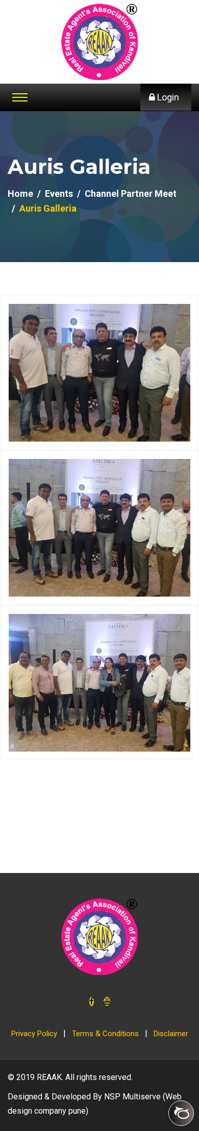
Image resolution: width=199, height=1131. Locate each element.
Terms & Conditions (105, 1033)
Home (20, 193)
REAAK (49, 1077)
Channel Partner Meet (131, 193)
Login (167, 97)
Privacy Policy (34, 1033)
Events (59, 193)
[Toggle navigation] (20, 97)
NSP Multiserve (132, 1096)
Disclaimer (171, 1033)
